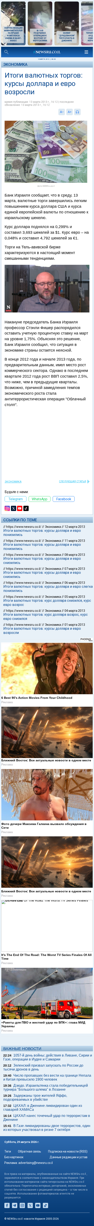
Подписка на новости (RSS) (67, 1151)
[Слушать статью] (81, 112)
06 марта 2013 (74, 582)
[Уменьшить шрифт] (61, 112)
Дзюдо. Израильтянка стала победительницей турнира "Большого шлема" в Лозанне (45, 1087)
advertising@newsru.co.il (35, 1163)
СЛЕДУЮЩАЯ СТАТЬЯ (72, 481)
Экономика (15, 64)
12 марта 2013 (74, 526)
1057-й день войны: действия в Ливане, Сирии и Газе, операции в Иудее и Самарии (47, 1057)
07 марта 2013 (74, 568)
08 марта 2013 (74, 554)
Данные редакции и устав (68, 1157)
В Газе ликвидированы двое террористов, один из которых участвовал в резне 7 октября (46, 1128)
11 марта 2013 (74, 540)
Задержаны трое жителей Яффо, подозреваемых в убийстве (35, 1097)
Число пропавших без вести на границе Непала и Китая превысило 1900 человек (47, 1077)
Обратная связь (29, 1151)
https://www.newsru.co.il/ (23, 526)
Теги (7, 1151)
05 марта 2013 (74, 596)
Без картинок (13, 1157)
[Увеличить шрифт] (69, 112)
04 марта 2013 (74, 610)
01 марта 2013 (74, 624)
